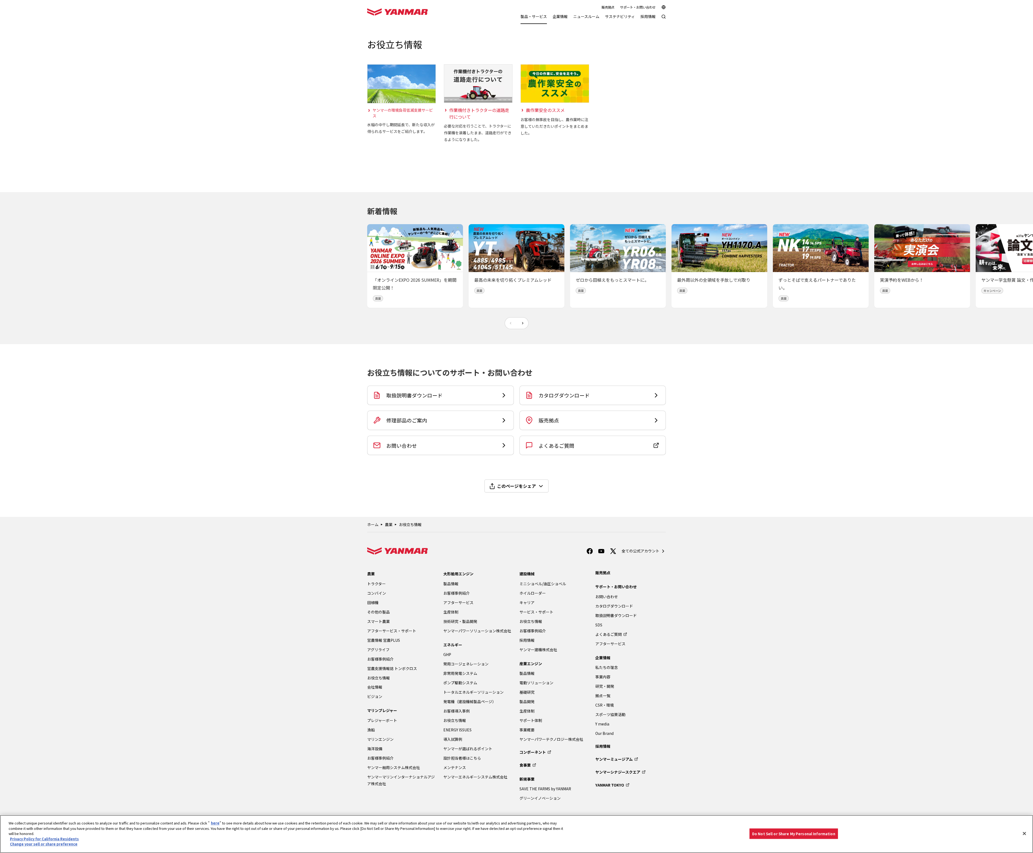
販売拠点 (608, 7)
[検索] (663, 19)
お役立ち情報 (410, 524)
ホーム (372, 524)
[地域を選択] (663, 7)
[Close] (1024, 833)
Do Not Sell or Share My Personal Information (793, 833)
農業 (388, 524)
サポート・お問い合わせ (638, 7)
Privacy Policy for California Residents (44, 838)
